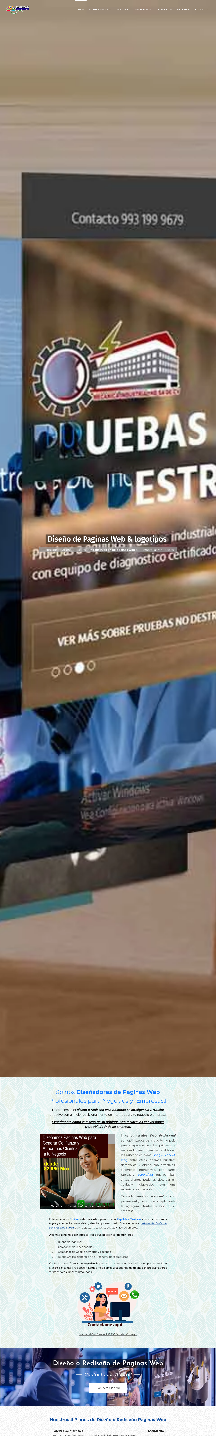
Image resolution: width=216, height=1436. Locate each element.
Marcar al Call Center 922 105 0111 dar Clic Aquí (108, 1334)
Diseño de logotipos (70, 1242)
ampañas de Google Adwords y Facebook (86, 1252)
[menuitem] (81, 9)
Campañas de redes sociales (76, 1247)
